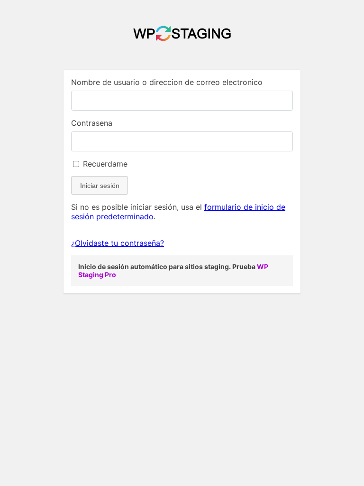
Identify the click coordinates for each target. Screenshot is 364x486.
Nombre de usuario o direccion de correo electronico (167, 82)
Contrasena (91, 123)
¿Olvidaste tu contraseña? (117, 243)
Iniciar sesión (99, 185)
